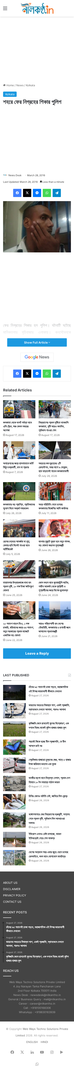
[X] (27, 193)
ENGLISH (32, 1042)
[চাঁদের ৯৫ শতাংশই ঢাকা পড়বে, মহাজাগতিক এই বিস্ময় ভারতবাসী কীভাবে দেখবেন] (14, 692)
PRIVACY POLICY (14, 895)
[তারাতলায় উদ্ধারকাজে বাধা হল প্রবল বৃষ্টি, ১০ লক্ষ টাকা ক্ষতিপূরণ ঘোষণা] (19, 569)
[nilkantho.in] (37, 8)
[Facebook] (17, 193)
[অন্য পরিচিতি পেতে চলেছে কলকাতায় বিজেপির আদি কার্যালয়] (55, 491)
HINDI (44, 1042)
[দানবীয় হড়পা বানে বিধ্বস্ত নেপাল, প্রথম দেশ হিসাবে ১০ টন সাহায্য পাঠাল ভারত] (14, 783)
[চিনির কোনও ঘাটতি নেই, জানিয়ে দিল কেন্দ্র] (14, 801)
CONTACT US (12, 901)
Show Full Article (36, 342)
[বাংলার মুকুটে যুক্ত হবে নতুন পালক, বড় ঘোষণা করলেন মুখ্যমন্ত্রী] (55, 528)
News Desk (15, 175)
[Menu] (5, 9)
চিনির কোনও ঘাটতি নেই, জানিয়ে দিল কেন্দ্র (48, 796)
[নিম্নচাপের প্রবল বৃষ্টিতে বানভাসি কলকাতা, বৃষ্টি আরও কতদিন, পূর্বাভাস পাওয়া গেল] (55, 409)
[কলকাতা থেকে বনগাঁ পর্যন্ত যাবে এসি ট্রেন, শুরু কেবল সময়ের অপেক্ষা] (19, 409)
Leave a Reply (37, 653)
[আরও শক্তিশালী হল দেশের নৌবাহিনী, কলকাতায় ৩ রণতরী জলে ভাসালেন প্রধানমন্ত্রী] (55, 610)
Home (10, 85)
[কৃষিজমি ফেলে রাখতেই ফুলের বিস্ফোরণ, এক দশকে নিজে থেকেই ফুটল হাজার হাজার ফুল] (14, 729)
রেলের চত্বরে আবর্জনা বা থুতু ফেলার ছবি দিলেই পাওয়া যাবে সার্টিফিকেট (16, 545)
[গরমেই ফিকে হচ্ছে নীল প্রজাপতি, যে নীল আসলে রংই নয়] (14, 747)
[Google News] (37, 357)
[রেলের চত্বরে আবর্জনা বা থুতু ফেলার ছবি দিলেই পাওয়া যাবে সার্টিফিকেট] (19, 528)
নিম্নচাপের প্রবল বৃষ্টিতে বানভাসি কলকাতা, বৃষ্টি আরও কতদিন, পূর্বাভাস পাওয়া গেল (53, 426)
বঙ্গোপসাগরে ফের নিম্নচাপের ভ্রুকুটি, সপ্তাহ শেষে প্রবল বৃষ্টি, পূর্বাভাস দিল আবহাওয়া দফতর (49, 818)
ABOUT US (10, 882)
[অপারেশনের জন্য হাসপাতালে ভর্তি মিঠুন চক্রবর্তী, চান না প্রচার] (19, 450)
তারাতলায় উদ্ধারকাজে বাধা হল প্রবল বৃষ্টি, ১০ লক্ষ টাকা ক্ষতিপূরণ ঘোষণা (18, 586)
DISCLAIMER (11, 889)
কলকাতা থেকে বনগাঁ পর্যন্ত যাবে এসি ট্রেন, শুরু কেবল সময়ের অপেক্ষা (17, 426)
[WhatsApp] (47, 193)
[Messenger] (37, 193)
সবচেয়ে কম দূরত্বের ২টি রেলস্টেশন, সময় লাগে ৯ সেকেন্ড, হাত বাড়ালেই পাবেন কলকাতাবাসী (54, 467)
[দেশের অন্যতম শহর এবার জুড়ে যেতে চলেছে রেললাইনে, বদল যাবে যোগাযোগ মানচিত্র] (14, 857)
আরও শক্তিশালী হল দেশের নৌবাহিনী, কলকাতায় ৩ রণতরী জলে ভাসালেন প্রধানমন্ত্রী (54, 627)
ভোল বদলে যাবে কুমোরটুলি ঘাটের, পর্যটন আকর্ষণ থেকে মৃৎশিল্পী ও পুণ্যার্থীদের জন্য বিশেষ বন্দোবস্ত (54, 586)
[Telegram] (57, 193)
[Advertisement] (37, 49)
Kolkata (30, 85)
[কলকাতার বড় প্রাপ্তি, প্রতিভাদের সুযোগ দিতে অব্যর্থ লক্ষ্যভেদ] (19, 491)
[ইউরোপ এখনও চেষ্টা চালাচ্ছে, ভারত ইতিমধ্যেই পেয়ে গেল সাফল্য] (14, 839)
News (20, 85)
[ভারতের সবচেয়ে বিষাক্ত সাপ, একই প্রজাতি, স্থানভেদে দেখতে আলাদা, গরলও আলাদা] (14, 710)
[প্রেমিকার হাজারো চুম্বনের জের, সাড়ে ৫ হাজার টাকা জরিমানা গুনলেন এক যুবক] (14, 765)
